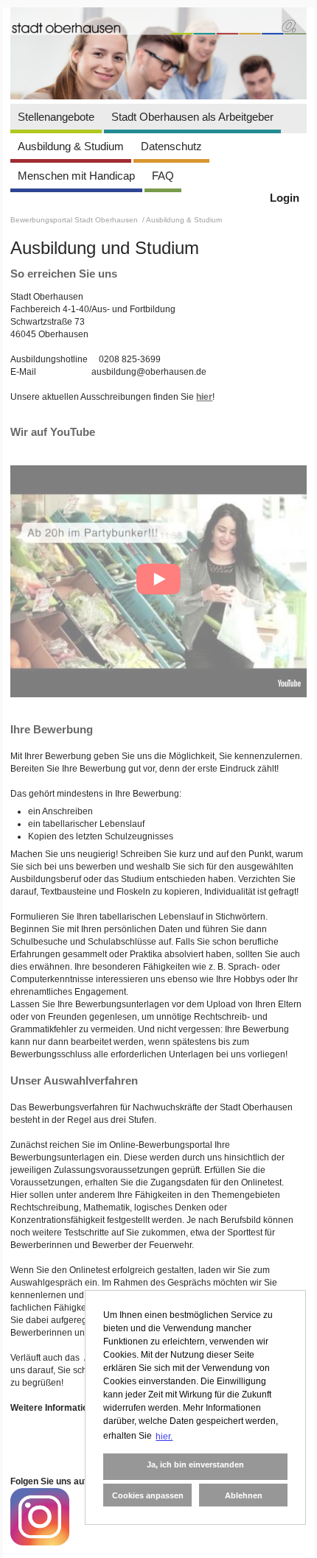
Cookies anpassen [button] (148, 1495)
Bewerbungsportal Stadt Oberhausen (75, 220)
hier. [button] (164, 1436)
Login (284, 197)
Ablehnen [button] (243, 1495)
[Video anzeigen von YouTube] (158, 581)
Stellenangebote (56, 116)
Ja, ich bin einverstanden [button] (195, 1464)
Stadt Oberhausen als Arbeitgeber (192, 116)
